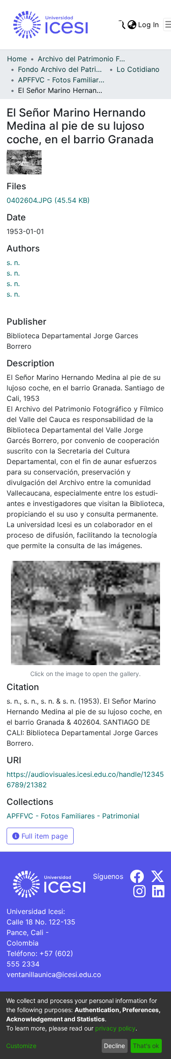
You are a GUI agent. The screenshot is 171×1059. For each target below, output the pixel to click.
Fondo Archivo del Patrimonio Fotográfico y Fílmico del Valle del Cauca (62, 69)
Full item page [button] (43, 836)
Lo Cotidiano (138, 69)
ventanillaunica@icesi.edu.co (54, 974)
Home (17, 58)
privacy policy (115, 1028)
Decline (114, 1045)
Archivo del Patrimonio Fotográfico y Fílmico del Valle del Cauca (81, 58)
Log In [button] (149, 24)
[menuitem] (131, 24)
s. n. (13, 262)
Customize (21, 1045)
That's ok (146, 1045)
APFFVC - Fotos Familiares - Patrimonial (62, 79)
